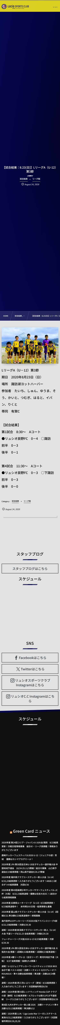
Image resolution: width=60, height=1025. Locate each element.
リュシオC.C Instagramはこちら (32, 698)
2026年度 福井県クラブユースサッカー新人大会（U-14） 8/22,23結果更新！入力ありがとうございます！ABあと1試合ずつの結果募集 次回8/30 (29, 881)
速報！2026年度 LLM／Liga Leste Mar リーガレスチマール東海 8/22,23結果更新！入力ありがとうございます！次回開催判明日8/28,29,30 (29, 1017)
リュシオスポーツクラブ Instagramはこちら (32, 682)
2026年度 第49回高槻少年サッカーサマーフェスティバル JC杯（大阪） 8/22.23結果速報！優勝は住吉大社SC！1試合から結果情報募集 (30, 894)
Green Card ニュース (31, 831)
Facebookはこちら (32, 657)
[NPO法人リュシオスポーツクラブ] (15, 6)
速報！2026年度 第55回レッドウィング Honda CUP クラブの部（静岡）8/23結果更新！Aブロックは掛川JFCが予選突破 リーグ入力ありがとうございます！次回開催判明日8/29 (30, 995)
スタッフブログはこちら (30, 568)
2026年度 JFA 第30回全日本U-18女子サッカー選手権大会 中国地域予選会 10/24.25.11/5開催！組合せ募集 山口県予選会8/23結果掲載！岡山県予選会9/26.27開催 (30, 868)
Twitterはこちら (32, 669)
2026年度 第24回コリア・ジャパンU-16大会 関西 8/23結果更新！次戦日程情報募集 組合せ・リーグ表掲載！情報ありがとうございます (30, 846)
